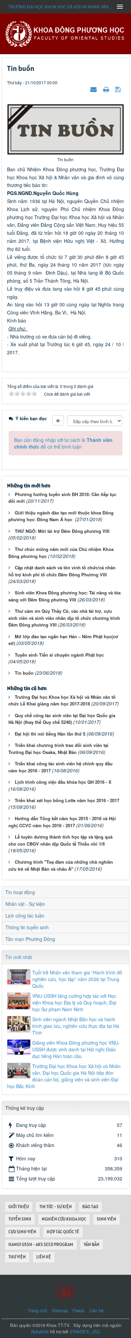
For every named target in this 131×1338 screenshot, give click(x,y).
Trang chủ (37, 1310)
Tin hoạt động (20, 892)
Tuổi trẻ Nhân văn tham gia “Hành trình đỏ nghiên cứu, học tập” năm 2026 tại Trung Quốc (77, 979)
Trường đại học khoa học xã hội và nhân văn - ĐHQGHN (60, 6)
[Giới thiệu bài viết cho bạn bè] (94, 89)
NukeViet (40, 1331)
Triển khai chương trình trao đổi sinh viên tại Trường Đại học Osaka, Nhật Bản (58, 748)
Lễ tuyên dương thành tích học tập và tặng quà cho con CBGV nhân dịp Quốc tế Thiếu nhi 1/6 (60, 840)
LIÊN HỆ (43, 1257)
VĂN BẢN (91, 1244)
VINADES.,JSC (85, 1331)
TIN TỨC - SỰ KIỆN (55, 1207)
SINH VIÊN (106, 1219)
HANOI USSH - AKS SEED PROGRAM (40, 1244)
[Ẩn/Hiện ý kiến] (58, 420)
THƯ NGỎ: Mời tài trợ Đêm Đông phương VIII (62, 531)
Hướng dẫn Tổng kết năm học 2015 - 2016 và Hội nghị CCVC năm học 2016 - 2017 (62, 822)
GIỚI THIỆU (18, 1207)
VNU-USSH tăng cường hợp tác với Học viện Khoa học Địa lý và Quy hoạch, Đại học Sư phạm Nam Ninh (74, 1002)
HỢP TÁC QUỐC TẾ (63, 1232)
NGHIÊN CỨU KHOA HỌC (64, 1219)
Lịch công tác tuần (24, 915)
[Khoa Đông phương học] (65, 33)
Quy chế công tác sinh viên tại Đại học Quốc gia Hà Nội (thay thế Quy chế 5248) (61, 719)
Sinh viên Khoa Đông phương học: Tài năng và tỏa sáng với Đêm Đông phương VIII (64, 596)
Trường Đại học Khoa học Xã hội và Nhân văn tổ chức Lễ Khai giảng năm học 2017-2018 (62, 700)
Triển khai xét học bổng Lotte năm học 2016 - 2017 (67, 800)
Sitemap (60, 1310)
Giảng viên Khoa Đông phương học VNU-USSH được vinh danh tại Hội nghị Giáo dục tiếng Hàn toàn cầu (76, 1049)
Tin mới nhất (18, 957)
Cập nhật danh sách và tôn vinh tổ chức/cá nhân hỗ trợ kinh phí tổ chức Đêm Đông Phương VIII (62, 571)
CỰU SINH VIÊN (22, 1232)
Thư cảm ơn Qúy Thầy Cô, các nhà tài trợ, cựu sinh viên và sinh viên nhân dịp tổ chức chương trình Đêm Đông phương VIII (64, 618)
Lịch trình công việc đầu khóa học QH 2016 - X (63, 782)
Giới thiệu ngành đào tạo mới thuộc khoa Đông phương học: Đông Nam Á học (61, 516)
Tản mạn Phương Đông (30, 939)
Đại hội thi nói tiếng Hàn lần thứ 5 (50, 734)
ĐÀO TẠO (90, 1207)
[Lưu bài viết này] (118, 89)
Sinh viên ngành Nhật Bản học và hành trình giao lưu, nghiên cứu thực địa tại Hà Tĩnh (75, 1026)
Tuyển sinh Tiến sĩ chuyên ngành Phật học (59, 655)
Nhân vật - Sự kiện (25, 903)
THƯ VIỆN (17, 1257)
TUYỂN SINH (19, 1219)
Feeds (79, 1310)
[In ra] (107, 89)
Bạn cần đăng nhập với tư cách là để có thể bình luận (63, 443)
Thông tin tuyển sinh (27, 927)
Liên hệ (96, 1310)
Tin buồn (24, 673)
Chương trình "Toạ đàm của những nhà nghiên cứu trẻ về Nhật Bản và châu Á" (60, 865)
